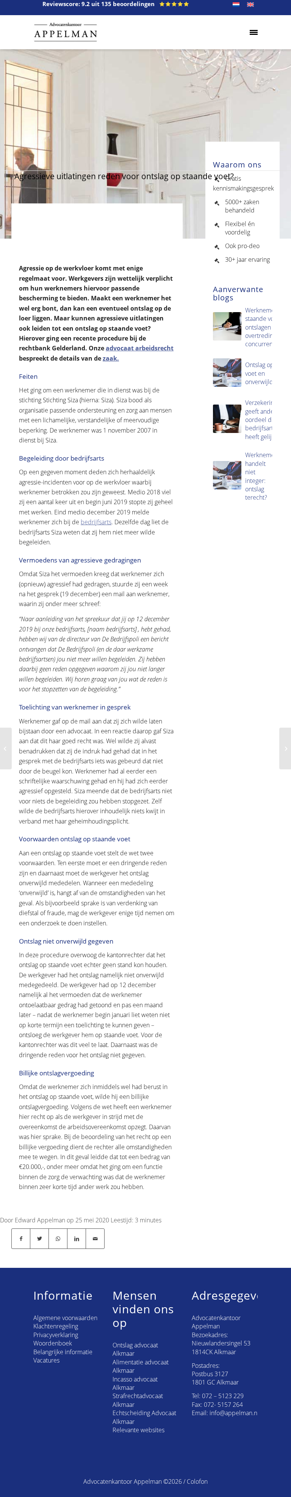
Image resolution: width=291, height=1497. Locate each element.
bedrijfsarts (96, 522)
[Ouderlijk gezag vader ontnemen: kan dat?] (6, 748)
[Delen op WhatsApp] (58, 1239)
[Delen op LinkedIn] (76, 1239)
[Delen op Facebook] (21, 1239)
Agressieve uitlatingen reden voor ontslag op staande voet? (124, 176)
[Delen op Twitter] (39, 1239)
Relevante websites (138, 1430)
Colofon (197, 1481)
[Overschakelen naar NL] (236, 4)
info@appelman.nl (234, 1413)
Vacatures (46, 1360)
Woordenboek (52, 1343)
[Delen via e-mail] (95, 1239)
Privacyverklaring (55, 1335)
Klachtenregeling (55, 1326)
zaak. (111, 358)
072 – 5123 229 (223, 1396)
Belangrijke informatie (62, 1352)
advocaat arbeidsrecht (140, 348)
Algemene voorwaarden (65, 1318)
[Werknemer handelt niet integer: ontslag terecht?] (285, 748)
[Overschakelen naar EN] (250, 4)
